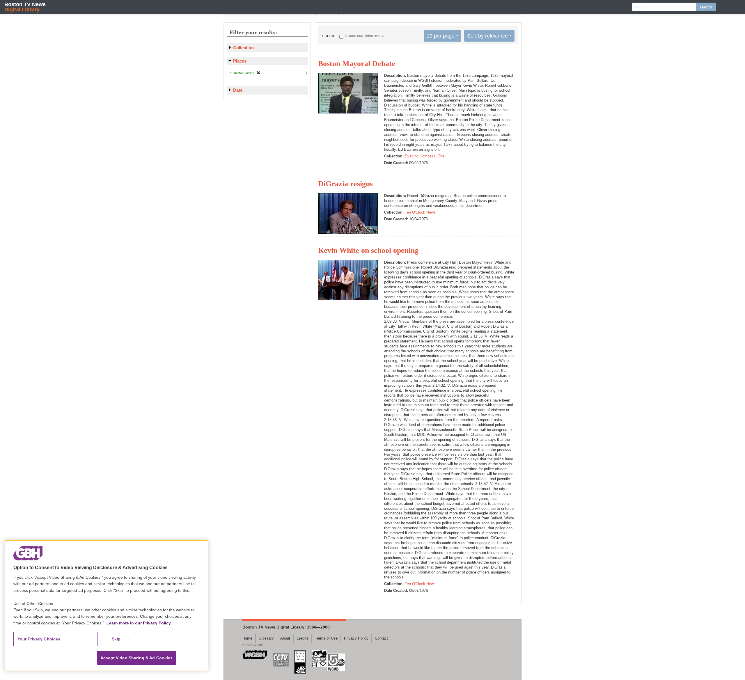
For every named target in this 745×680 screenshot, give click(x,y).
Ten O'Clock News (420, 212)
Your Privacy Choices (39, 639)
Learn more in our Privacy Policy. (139, 623)
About (285, 638)
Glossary (266, 638)
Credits (302, 638)
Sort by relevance (487, 36)
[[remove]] (258, 73)
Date (237, 90)
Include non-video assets (364, 36)
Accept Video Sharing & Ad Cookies (136, 658)
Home (247, 638)
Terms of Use (326, 638)
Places (239, 60)
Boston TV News (25, 6)
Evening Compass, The (424, 156)
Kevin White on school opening (368, 250)
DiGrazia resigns (345, 184)
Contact (381, 638)
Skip (116, 639)
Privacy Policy (356, 638)
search (706, 7)
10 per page (441, 36)
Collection (243, 47)
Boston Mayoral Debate (356, 63)
